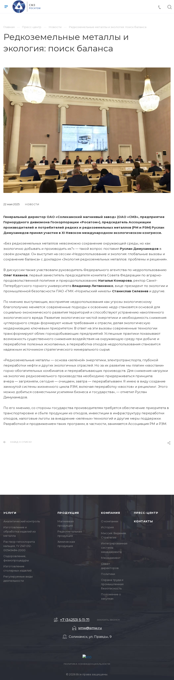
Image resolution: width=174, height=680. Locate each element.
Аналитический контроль (21, 521)
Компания (110, 512)
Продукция (68, 512)
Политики (108, 574)
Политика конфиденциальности (87, 664)
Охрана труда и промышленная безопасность (112, 584)
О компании (109, 521)
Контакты (143, 521)
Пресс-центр (146, 512)
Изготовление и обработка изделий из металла (19, 531)
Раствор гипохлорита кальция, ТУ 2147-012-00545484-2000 (19, 546)
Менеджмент (111, 557)
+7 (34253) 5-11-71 (74, 620)
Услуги (9, 512)
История (107, 527)
